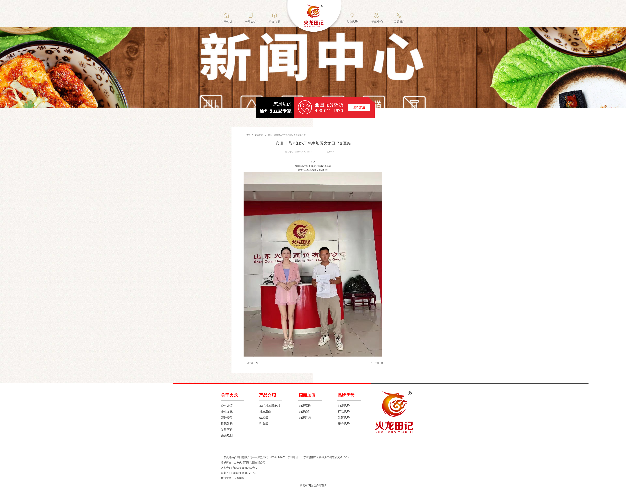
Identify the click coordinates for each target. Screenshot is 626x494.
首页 (248, 135)
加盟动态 (259, 135)
